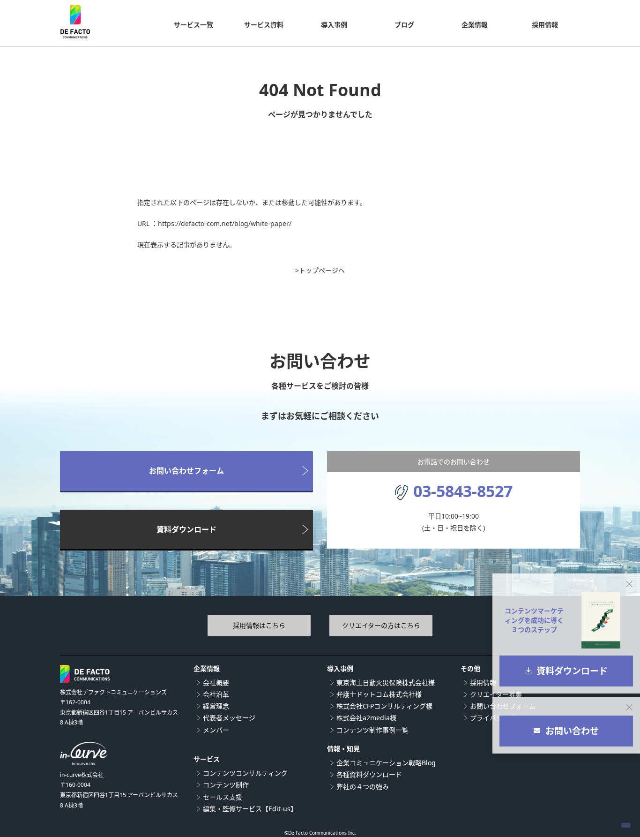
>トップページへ (320, 270)
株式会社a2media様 (366, 717)
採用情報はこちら (259, 625)
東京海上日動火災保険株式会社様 (385, 682)
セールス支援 (222, 796)
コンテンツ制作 (226, 784)
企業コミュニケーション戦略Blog (386, 762)
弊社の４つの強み (362, 786)
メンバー (216, 729)
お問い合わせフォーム (186, 471)
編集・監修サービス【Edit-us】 (250, 808)
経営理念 (216, 705)
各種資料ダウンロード (369, 774)
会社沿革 (216, 694)
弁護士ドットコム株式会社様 (379, 694)
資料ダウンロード (186, 529)
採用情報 (483, 682)
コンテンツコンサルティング (245, 773)
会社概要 (216, 682)
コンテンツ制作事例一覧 (372, 729)
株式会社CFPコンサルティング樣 (384, 705)
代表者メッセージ (229, 717)
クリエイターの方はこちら (381, 625)
